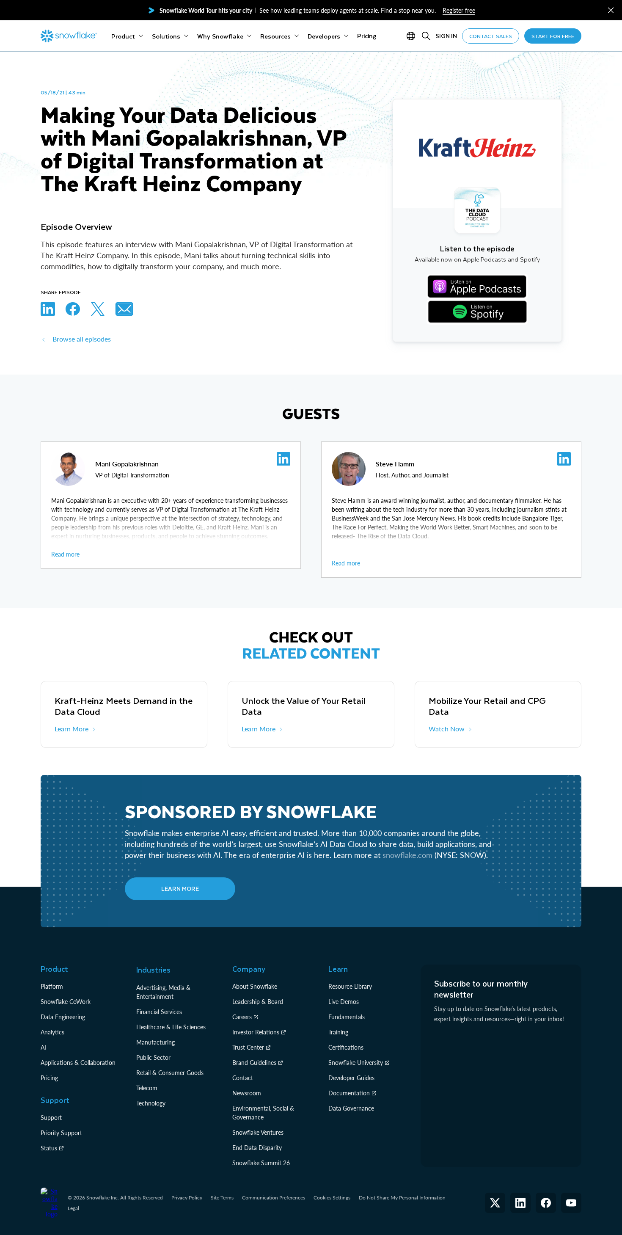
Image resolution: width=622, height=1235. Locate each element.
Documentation (349, 1093)
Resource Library (350, 986)
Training (338, 1032)
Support (51, 1117)
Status (49, 1148)
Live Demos (343, 1001)
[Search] (426, 36)
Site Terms (222, 1197)
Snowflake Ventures (257, 1132)
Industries (153, 970)
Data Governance (351, 1108)
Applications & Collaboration (78, 1062)
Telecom (146, 1088)
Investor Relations (255, 1032)
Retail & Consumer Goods (170, 1072)
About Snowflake (254, 986)
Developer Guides (351, 1077)
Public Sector (153, 1057)
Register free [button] (459, 10)
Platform (52, 986)
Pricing (49, 1077)
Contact (242, 1077)
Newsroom (246, 1093)
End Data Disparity (257, 1147)
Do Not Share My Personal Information (402, 1197)
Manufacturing (155, 1042)
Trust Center (248, 1047)
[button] (610, 10)
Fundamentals (346, 1016)
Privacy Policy (186, 1197)
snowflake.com (407, 855)
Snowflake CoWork (66, 1001)
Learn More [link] (71, 729)
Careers (242, 1016)
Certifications (345, 1047)
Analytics (52, 1032)
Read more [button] (65, 554)
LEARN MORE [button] (180, 888)
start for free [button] (552, 36)
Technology (150, 1103)
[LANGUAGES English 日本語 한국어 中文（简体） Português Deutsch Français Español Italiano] (412, 36)
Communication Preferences (273, 1197)
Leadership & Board (257, 1001)
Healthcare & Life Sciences (171, 1027)
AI (43, 1047)
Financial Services (159, 1011)
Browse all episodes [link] (81, 339)
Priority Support (61, 1132)
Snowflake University (355, 1062)
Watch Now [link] (447, 729)
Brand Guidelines (254, 1062)
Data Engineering (63, 1016)
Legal (73, 1208)
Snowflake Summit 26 (261, 1162)
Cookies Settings (332, 1198)
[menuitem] (127, 36)
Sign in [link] (446, 36)
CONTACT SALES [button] (490, 36)
